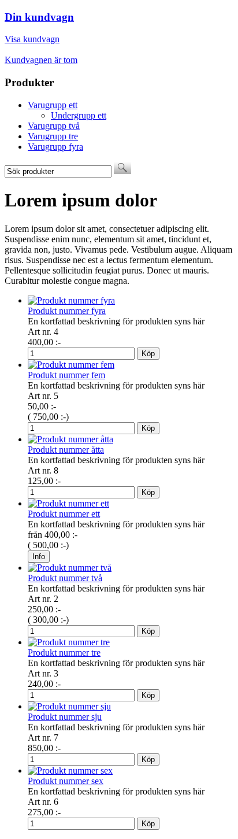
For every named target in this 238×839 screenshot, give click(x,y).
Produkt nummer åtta (66, 449)
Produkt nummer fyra (67, 311)
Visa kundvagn (32, 39)
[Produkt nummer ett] (68, 503)
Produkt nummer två (65, 578)
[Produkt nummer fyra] (71, 300)
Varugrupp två (54, 126)
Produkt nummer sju (65, 717)
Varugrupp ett (52, 105)
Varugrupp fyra (55, 146)
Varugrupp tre (53, 136)
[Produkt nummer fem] (71, 364)
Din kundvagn (39, 17)
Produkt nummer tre (64, 652)
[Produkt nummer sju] (69, 706)
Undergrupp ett (78, 115)
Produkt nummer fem (66, 375)
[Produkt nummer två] (69, 567)
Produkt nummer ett (64, 514)
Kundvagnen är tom (41, 60)
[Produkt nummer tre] (69, 642)
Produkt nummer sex (65, 781)
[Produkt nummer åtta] (70, 439)
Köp (148, 353)
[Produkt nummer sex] (70, 770)
